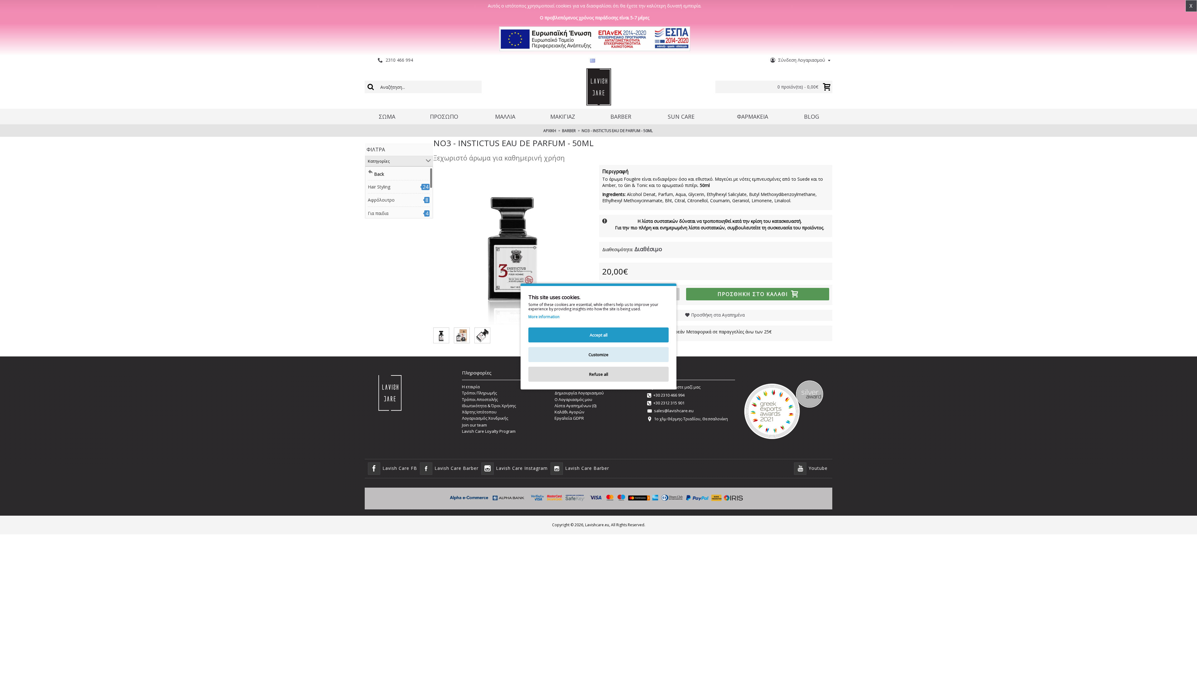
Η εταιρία (471, 386)
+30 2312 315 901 (669, 403)
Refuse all (598, 374)
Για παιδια (378, 213)
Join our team (474, 425)
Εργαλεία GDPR (569, 418)
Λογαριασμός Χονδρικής (485, 418)
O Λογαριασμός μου (573, 399)
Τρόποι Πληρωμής (479, 393)
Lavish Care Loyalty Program (489, 431)
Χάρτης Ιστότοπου (479, 412)
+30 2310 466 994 (669, 395)
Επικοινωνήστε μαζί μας (677, 387)
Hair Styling (379, 187)
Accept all (599, 335)
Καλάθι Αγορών (569, 412)
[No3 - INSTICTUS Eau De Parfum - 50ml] (513, 244)
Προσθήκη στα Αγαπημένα (718, 315)
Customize (598, 354)
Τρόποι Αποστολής (480, 399)
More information (544, 316)
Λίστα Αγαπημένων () (575, 405)
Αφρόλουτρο (381, 200)
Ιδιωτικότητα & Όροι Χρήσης (489, 405)
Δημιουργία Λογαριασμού (579, 393)
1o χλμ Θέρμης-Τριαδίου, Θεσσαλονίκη (691, 419)
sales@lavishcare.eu (674, 410)
